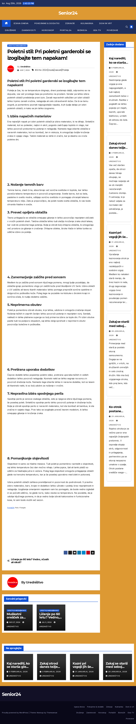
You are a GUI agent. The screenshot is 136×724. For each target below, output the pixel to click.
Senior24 (68, 13)
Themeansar (52, 713)
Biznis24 (82, 30)
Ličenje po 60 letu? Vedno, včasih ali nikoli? (30, 561)
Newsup (40, 713)
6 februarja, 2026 (18, 672)
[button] (127, 26)
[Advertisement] (51, 164)
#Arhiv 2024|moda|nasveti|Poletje (52, 70)
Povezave (112, 30)
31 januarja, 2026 (84, 672)
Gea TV (97, 30)
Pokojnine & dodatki (47, 23)
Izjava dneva (21, 23)
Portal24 (66, 30)
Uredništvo (25, 66)
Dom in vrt (105, 23)
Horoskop (48, 30)
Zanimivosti (29, 30)
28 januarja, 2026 (117, 672)
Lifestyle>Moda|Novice (17, 45)
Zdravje (70, 23)
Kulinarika (87, 23)
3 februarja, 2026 (51, 672)
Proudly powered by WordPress (15, 713)
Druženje (10, 30)
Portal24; (11, 508)
